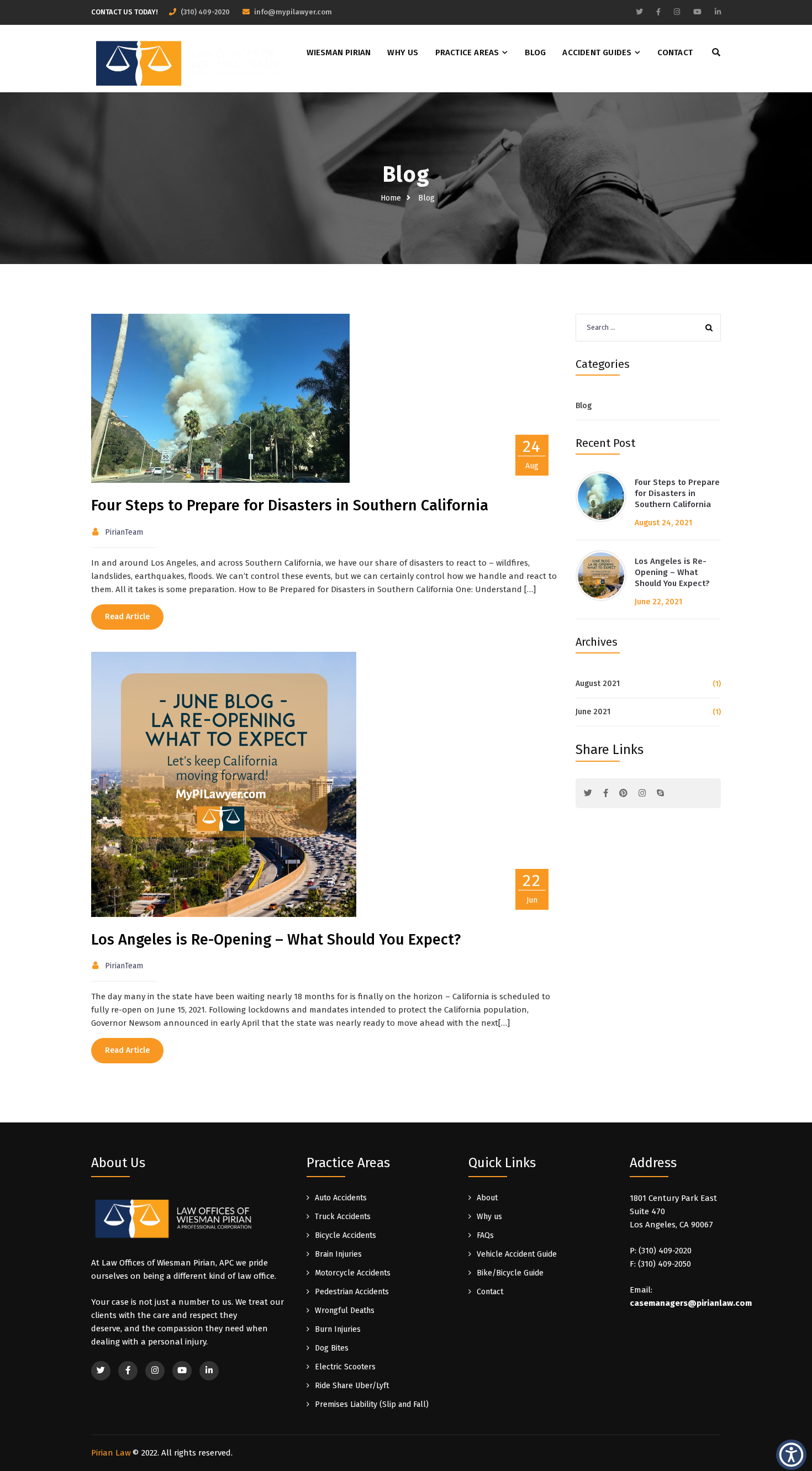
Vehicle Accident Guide (517, 1254)
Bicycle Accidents (345, 1235)
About (487, 1198)
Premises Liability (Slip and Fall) (372, 1404)
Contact (675, 52)
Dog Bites (332, 1348)
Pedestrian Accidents (352, 1291)
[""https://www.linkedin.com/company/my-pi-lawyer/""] (718, 12)
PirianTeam (124, 532)
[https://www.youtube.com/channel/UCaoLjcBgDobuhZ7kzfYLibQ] (697, 12)
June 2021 (593, 711)
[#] (588, 793)
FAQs (485, 1235)
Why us (402, 52)
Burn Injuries (338, 1329)
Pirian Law (111, 1453)
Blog (535, 52)
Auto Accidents (341, 1198)
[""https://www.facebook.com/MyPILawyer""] (658, 12)
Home (391, 198)
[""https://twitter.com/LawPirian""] (639, 12)
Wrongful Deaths (345, 1310)
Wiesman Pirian (339, 52)
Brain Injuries (338, 1254)
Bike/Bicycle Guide (510, 1273)
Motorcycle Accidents (353, 1273)
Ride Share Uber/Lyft (352, 1385)
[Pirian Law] (187, 61)
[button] (791, 1454)
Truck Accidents (343, 1216)
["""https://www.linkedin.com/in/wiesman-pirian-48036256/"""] (209, 1370)
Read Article (127, 616)
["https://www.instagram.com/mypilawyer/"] (677, 12)
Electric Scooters (345, 1367)
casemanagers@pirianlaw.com (691, 1303)
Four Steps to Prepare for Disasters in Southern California (289, 505)
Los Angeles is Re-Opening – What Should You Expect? (276, 939)
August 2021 (598, 683)
